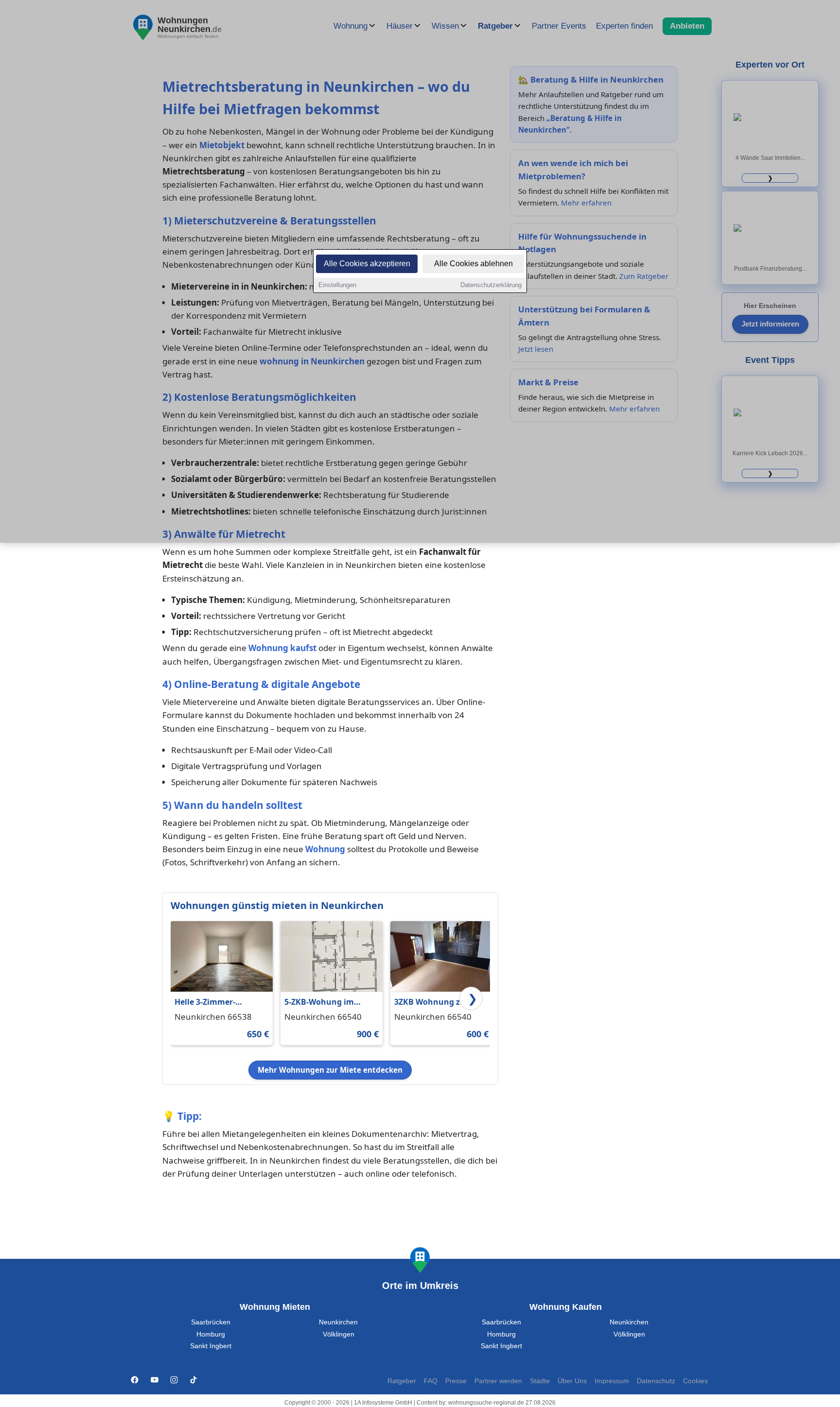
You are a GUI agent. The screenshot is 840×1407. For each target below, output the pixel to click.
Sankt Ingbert (210, 1346)
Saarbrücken (210, 1322)
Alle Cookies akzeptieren (367, 263)
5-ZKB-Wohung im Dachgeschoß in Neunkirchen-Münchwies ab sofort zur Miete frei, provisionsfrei (325, 1002)
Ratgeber (401, 1381)
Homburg (210, 1334)
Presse (456, 1381)
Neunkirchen (338, 1322)
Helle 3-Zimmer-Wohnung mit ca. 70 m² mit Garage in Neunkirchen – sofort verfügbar (220, 1002)
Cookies (695, 1381)
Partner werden (498, 1381)
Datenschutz (656, 1381)
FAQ (431, 1381)
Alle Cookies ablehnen (473, 263)
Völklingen (338, 1334)
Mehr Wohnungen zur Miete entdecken (330, 1070)
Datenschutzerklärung (491, 285)
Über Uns (572, 1381)
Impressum (612, 1381)
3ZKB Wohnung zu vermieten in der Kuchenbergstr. (429, 1002)
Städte (540, 1381)
